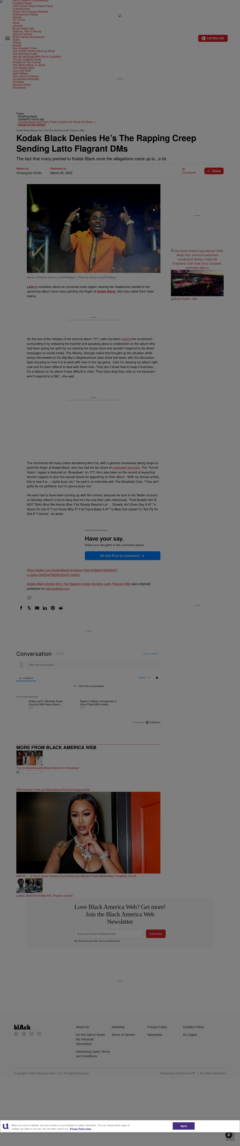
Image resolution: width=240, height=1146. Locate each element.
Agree (183, 1126)
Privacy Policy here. (81, 1128)
